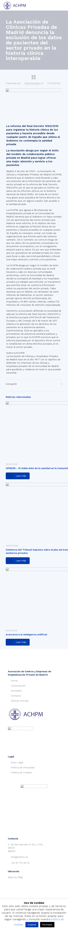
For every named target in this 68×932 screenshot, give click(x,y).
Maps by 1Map (15, 877)
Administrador (32, 83)
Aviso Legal (17, 762)
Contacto (16, 695)
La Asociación (18, 685)
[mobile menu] (63, 5)
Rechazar (47, 924)
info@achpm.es (19, 857)
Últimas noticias (20, 700)
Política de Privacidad (22, 767)
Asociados (16, 690)
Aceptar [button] (32, 924)
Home (14, 680)
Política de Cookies (21, 772)
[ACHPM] (16, 5)
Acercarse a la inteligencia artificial (26, 634)
